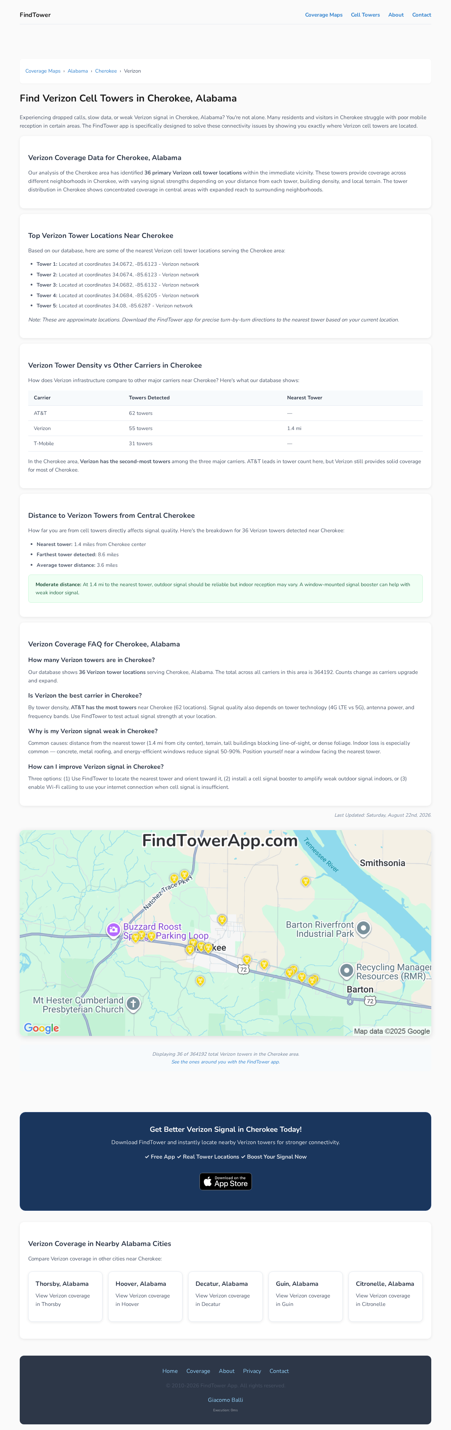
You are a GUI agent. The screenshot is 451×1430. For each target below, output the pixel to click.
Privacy (252, 1371)
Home (170, 1371)
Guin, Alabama (297, 1283)
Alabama (78, 70)
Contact (421, 14)
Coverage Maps (323, 14)
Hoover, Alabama (141, 1283)
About (396, 14)
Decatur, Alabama (222, 1283)
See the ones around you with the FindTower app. (225, 1061)
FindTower (35, 15)
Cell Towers (365, 14)
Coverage (198, 1371)
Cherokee (106, 70)
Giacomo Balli (225, 1400)
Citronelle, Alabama (385, 1283)
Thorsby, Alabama (62, 1283)
